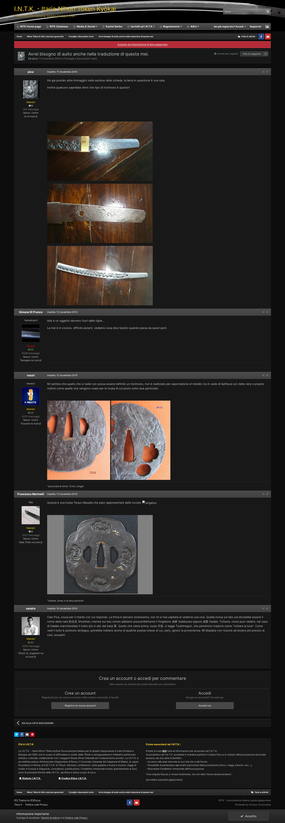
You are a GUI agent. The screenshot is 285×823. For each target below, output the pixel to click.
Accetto (249, 816)
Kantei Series (113, 26)
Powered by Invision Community (253, 804)
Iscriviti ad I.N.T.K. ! (142, 26)
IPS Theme (20, 800)
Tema (17, 804)
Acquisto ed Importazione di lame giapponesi (142, 44)
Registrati (255, 26)
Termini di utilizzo (50, 817)
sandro (30, 608)
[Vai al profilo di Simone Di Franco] (31, 333)
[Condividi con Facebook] (21, 734)
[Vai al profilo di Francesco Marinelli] (31, 515)
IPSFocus (35, 800)
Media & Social (86, 26)
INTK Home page (30, 26)
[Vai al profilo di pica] (21, 56)
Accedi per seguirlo (227, 53)
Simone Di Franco (31, 312)
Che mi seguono (252, 53)
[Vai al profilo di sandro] (31, 626)
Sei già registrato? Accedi (229, 26)
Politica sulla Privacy (36, 804)
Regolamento (171, 26)
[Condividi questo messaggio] (263, 71)
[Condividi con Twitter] (16, 734)
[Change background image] (267, 26)
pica (34, 58)
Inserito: (62, 71)
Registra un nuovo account (80, 705)
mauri (31, 375)
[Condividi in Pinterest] (32, 734)
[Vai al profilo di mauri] (31, 396)
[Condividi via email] (27, 734)
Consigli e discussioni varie (80, 58)
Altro (193, 26)
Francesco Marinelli (30, 494)
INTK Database (58, 26)
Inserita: (62, 312)
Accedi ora (205, 705)
